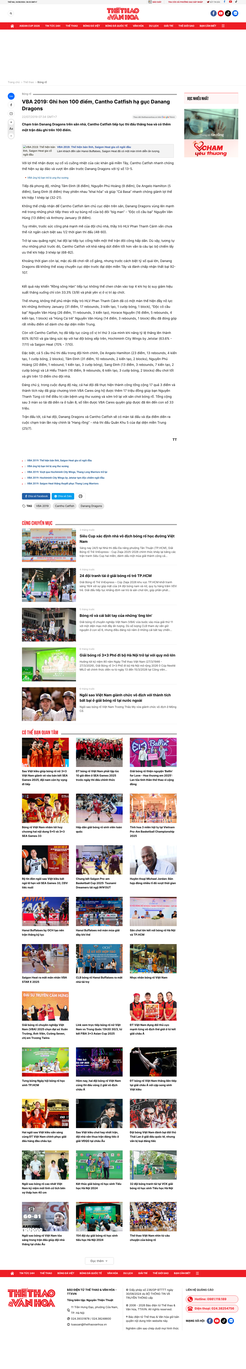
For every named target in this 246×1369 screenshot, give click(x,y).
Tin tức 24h (52, 26)
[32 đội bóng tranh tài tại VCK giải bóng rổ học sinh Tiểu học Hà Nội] (153, 1165)
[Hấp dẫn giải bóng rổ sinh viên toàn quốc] (99, 808)
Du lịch (153, 26)
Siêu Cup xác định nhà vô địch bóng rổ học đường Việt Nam (127, 539)
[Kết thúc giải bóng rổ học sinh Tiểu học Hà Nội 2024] (99, 1165)
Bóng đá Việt (91, 26)
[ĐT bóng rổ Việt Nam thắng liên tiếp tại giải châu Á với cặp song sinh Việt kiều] (153, 1062)
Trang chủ (14, 82)
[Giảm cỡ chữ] (11, 136)
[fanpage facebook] (214, 13)
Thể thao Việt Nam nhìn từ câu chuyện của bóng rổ (150, 1238)
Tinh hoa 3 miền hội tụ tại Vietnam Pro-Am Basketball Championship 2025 (152, 832)
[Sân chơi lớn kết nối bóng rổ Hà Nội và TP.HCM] (153, 911)
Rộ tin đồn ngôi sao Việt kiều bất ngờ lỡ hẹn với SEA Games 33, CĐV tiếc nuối (45, 883)
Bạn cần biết (208, 26)
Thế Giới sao (186, 26)
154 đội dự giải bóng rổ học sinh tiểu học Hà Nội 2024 (97, 1238)
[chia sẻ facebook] (11, 104)
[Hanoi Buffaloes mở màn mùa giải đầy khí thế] (99, 911)
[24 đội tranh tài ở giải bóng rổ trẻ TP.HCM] (49, 585)
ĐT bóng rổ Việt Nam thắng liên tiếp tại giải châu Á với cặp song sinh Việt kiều (153, 1085)
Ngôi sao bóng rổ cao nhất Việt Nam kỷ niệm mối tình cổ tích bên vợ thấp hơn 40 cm (43, 1188)
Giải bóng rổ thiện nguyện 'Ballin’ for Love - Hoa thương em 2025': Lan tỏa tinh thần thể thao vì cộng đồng (152, 777)
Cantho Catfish (64, 506)
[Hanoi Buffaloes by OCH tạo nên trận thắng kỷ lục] (45, 911)
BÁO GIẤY (157, 2)
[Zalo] (235, 13)
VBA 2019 (42, 506)
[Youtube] (230, 2)
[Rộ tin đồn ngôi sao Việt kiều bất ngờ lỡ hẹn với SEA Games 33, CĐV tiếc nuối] (45, 860)
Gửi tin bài (215, 2)
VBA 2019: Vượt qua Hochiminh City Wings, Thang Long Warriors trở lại (67, 472)
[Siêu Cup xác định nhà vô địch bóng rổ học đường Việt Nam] (49, 545)
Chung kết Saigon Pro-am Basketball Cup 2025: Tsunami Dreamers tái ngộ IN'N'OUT (96, 883)
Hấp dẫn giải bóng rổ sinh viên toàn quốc (99, 829)
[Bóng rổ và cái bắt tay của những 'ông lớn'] (49, 625)
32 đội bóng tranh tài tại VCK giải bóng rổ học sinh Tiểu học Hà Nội (151, 1186)
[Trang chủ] (12, 26)
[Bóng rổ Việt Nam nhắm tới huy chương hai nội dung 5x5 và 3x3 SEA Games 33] (45, 808)
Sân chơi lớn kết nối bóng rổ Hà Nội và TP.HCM (152, 932)
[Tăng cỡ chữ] (11, 122)
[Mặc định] (11, 129)
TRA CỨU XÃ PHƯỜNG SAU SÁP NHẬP (185, 2)
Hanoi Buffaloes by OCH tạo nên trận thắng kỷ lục (43, 932)
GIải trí (168, 26)
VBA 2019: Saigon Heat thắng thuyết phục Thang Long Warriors (63, 483)
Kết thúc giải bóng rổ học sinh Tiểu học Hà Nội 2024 (98, 1186)
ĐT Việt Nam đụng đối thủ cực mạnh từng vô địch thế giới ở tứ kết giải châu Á (153, 1029)
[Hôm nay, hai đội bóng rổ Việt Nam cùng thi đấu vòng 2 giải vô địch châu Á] (99, 1062)
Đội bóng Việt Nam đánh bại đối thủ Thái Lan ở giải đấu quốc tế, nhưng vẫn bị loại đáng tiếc (153, 1137)
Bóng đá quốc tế (116, 26)
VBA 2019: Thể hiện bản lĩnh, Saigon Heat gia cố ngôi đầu (94, 147)
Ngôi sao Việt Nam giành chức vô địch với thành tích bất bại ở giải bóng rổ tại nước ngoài (125, 698)
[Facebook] (224, 2)
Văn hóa (138, 26)
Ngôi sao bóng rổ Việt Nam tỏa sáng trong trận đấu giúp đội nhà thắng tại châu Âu (43, 1240)
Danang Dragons (91, 506)
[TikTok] (237, 2)
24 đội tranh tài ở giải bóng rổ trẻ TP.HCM (116, 576)
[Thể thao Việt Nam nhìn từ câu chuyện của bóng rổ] (153, 1216)
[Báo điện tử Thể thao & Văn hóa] (123, 13)
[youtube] (221, 13)
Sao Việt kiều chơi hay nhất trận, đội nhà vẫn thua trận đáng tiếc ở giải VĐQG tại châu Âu (97, 1137)
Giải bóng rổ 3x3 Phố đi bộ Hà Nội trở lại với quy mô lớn (127, 655)
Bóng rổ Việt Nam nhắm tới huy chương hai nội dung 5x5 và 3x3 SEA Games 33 (43, 832)
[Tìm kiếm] (11, 13)
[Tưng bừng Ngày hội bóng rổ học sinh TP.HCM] (45, 1062)
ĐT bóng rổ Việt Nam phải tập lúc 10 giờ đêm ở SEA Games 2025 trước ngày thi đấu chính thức (97, 775)
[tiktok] (228, 13)
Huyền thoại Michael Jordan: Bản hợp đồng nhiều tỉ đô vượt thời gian (153, 881)
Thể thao (72, 26)
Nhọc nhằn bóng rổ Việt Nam (148, 977)
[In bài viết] (11, 113)
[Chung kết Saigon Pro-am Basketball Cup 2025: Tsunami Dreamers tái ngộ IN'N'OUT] (99, 860)
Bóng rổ (42, 82)
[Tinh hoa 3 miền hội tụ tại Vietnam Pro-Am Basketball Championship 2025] (153, 808)
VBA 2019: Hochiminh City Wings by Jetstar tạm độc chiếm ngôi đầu (65, 477)
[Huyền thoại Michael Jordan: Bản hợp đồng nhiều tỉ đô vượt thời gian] (153, 860)
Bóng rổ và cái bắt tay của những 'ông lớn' (116, 615)
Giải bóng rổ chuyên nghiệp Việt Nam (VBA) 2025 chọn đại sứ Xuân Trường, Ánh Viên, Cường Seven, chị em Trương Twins (45, 1031)
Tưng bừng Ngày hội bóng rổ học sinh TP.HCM (43, 1083)
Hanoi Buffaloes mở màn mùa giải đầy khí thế (98, 932)
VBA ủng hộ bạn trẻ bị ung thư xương (47, 177)
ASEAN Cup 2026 (29, 26)
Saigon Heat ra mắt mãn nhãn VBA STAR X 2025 (44, 980)
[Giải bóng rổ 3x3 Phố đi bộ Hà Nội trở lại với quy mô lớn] (49, 664)
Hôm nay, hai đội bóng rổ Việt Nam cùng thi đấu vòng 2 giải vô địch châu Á (98, 1085)
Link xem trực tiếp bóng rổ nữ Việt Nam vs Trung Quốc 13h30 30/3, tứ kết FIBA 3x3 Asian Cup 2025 (99, 1029)
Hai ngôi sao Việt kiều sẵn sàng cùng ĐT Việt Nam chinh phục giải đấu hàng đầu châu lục (44, 1137)
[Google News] (154, 118)
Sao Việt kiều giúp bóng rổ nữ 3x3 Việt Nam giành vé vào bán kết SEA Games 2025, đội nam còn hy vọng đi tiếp (45, 777)
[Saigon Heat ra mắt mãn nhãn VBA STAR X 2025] (45, 958)
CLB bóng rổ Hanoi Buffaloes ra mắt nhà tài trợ (99, 980)
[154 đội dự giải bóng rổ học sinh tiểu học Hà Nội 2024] (99, 1216)
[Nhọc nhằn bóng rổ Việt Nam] (153, 958)
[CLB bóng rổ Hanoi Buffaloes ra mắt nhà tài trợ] (99, 958)
